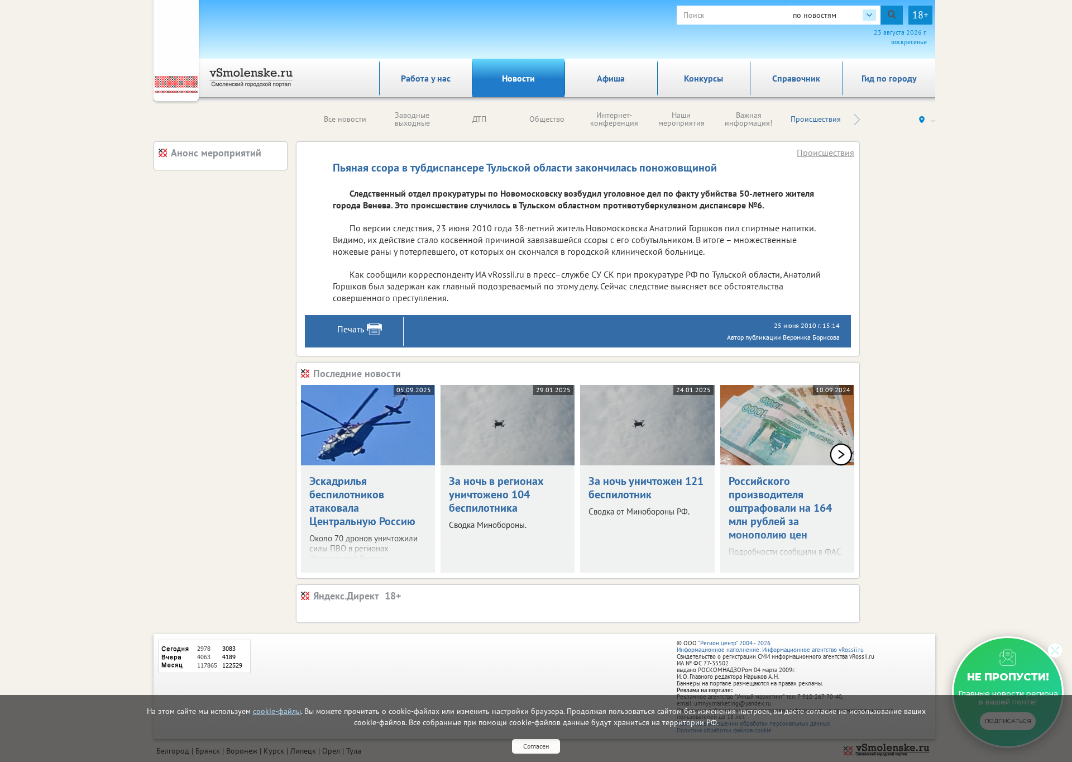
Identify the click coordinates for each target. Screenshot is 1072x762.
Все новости (345, 119)
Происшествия (816, 119)
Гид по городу (889, 78)
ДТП (479, 119)
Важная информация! (748, 119)
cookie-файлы (277, 711)
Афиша (611, 78)
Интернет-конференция (614, 119)
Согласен (536, 746)
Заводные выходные (412, 119)
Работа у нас (426, 78)
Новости (518, 78)
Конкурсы (703, 78)
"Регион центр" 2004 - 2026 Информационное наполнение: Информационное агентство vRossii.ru (770, 646)
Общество (546, 119)
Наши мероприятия (681, 119)
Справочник (796, 78)
